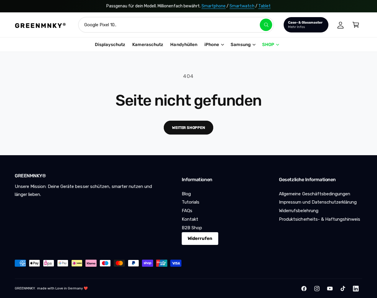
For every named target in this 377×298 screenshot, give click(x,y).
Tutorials (190, 202)
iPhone (211, 44)
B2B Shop (192, 227)
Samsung (241, 44)
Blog (186, 194)
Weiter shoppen (188, 127)
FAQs (187, 210)
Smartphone (213, 6)
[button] (355, 24)
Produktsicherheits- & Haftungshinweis (319, 219)
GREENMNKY (25, 288)
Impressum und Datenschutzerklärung (318, 202)
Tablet (264, 6)
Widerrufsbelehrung (298, 210)
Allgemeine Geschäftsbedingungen (314, 194)
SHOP (268, 44)
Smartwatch (241, 6)
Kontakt (190, 219)
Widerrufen (200, 238)
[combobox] (176, 24)
